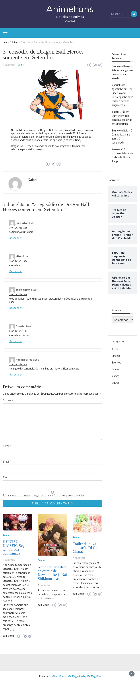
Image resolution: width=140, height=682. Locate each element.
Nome (7, 446)
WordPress (59, 676)
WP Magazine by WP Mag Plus (84, 676)
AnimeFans (70, 9)
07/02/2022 (45, 585)
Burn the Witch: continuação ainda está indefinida (122, 119)
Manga (115, 376)
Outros (116, 382)
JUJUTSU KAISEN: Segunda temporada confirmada (17, 547)
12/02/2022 (10, 560)
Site (5, 477)
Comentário (9, 400)
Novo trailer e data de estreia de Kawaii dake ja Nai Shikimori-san (52, 573)
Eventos (116, 362)
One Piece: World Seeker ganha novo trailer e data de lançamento (122, 97)
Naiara (33, 180)
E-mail (7, 461)
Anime (21, 65)
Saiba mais (9, 636)
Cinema (116, 355)
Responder (15, 238)
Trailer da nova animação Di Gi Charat (85, 548)
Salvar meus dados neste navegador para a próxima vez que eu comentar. (44, 495)
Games (115, 369)
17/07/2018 (10, 65)
